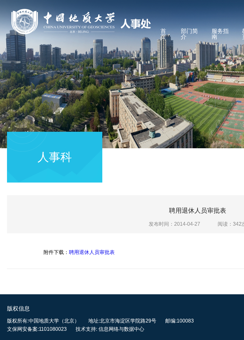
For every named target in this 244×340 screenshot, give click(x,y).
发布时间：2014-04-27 (174, 224)
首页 (163, 34)
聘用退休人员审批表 (92, 252)
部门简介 (189, 34)
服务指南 (220, 34)
